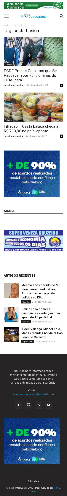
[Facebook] (18, 405)
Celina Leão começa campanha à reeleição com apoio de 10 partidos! (40, 313)
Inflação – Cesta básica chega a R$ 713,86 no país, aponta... (31, 128)
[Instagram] (28, 404)
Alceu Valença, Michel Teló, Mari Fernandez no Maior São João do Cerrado (42, 333)
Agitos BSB (28, 341)
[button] (6, 16)
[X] (38, 405)
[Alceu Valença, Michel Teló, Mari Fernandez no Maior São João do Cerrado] (11, 334)
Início (6, 25)
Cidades (8, 64)
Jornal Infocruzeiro (13, 85)
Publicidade (33, 481)
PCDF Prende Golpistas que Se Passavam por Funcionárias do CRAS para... (30, 75)
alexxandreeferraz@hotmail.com (33, 394)
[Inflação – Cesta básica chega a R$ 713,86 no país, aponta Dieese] (33, 107)
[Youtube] (48, 405)
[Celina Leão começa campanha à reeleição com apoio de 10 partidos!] (11, 314)
